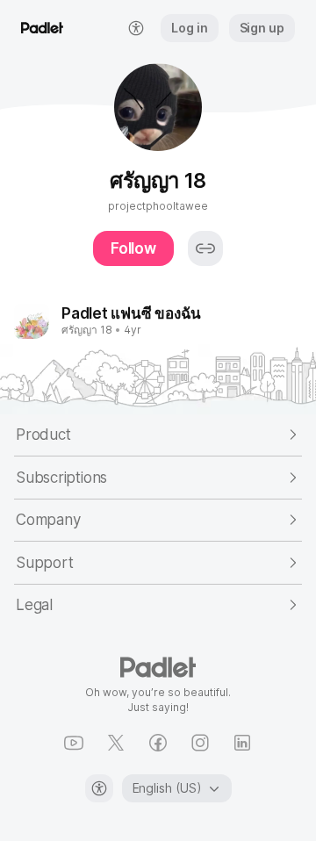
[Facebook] (158, 742)
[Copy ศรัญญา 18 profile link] (205, 248)
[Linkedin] (242, 742)
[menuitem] (136, 28)
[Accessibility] (99, 788)
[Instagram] (200, 742)
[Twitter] (115, 742)
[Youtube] (73, 742)
